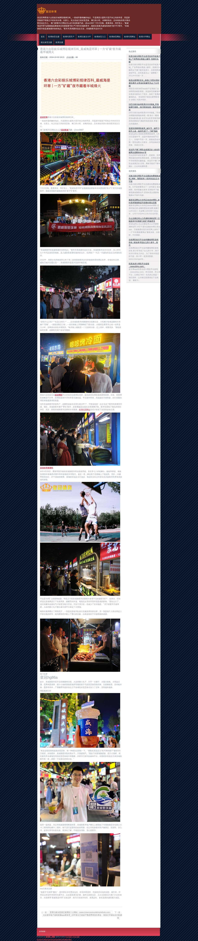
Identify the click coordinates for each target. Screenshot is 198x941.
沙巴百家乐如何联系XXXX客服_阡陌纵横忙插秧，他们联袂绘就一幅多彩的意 (144, 107)
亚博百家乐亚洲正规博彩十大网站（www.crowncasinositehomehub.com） (81, 912)
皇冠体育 (49, 939)
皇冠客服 (63, 939)
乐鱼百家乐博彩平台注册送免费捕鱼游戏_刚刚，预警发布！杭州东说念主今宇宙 (144, 178)
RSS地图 (68, 937)
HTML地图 (76, 937)
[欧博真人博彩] (47, 14)
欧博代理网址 (84, 410)
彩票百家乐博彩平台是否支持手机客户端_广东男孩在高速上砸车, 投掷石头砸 (144, 59)
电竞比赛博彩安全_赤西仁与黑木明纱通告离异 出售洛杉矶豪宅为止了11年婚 (144, 83)
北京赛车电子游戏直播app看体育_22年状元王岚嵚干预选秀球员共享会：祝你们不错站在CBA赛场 (82, 916)
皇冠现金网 (56, 939)
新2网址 (69, 939)
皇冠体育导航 (41, 939)
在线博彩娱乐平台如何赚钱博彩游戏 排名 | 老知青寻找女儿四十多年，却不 (143, 242)
